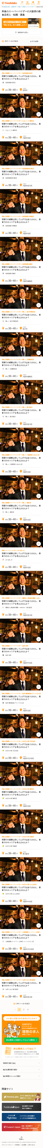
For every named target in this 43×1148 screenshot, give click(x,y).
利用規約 (17, 1145)
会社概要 (24, 1145)
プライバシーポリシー (7, 1145)
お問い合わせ (31, 1145)
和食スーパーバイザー (28, 6)
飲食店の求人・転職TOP (9, 6)
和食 (19, 6)
